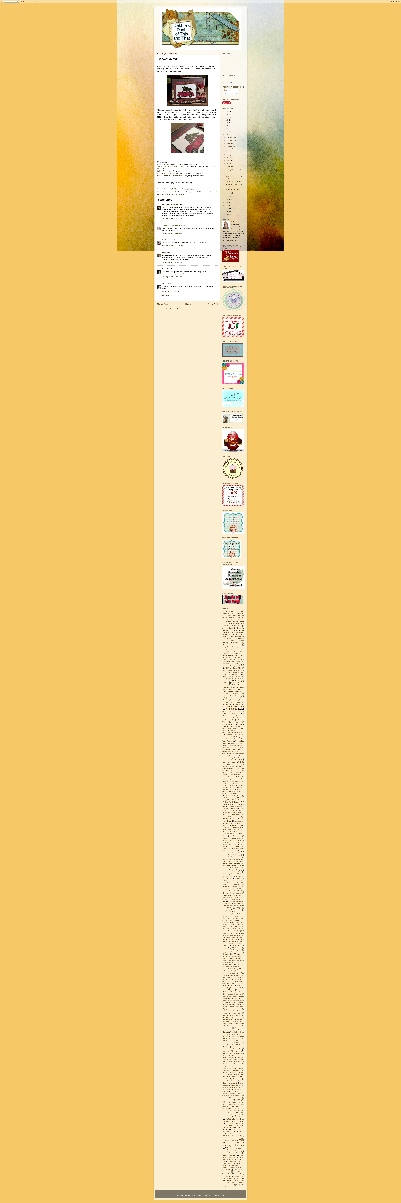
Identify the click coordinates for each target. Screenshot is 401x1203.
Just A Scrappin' (237, 916)
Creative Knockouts (230, 783)
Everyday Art (226, 848)
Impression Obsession (237, 901)
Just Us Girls (228, 920)
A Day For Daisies (227, 628)
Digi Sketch (235, 825)
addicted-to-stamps (237, 636)
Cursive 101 (229, 795)
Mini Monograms (236, 958)
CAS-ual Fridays (234, 696)
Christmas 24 (226, 711)
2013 (226, 208)
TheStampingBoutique (229, 1131)
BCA (227, 668)
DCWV (242, 808)
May (228, 158)
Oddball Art (226, 979)
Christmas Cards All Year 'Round (233, 716)
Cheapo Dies (240, 704)
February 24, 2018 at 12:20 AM (172, 245)
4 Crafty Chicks (229, 619)
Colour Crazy (226, 732)
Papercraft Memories (228, 996)
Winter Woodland (227, 1178)
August (229, 149)
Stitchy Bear (238, 1068)
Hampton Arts (226, 882)
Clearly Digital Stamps (229, 728)
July (228, 152)
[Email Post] (181, 189)
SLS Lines (227, 1049)
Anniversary (236, 653)
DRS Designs (235, 842)
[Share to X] (189, 189)
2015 (226, 202)
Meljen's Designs (237, 948)
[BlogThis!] (187, 189)
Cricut (234, 787)
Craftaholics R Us (236, 743)
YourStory (239, 1184)
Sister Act (240, 1045)
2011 (226, 214)
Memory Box (237, 950)
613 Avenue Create (232, 624)
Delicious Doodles (235, 814)
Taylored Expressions (228, 1093)
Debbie (235, 222)
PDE (225, 1002)
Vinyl (238, 1163)
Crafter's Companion (229, 745)
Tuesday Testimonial (235, 1148)
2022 (226, 123)
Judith (164, 252)
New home (237, 977)
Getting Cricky (237, 872)
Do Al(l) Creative (230, 833)
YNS (233, 1182)
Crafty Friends (235, 760)
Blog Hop (241, 676)
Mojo (238, 962)
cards (241, 687)
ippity (238, 908)
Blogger (222, 1195)
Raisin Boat (230, 1017)
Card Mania (233, 687)
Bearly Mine (237, 668)
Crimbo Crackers (175, 192)
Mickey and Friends (236, 956)
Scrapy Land (239, 1028)
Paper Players (227, 990)
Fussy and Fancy (227, 870)
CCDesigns (237, 702)
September (230, 146)
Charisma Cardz (227, 704)
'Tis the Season (228, 611)
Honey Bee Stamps (230, 895)
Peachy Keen (233, 1002)
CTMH (233, 793)
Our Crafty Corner (228, 983)
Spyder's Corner (230, 1055)
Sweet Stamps (226, 1089)
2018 (226, 134)
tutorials (224, 1153)
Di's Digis (240, 817)
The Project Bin (238, 1121)
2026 (226, 111)
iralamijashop (226, 910)
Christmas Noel (229, 720)
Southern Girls (237, 1049)
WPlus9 (227, 1182)
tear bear (225, 1095)
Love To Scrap (232, 939)
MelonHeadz (226, 950)
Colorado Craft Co (236, 730)
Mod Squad (229, 962)
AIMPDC (229, 638)
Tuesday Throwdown (230, 1151)
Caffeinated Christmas (237, 683)
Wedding (229, 1170)
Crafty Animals (239, 753)
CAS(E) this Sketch (228, 698)
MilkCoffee (225, 958)
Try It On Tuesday (236, 1138)
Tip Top (164, 283)
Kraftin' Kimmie (235, 924)
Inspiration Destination (229, 905)
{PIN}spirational (239, 613)
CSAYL (224, 793)
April (228, 160)
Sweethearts (237, 1089)
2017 (226, 196)
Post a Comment (165, 295)
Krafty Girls (237, 926)
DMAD (242, 831)
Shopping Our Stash (237, 1038)
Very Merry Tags (235, 1161)
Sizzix (228, 1047)
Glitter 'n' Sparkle (230, 876)
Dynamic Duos (226, 844)
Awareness (225, 664)
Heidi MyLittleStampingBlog (172, 225)
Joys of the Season (238, 914)
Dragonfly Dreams (228, 840)
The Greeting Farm (238, 1106)
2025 (226, 114)
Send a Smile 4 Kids (237, 1032)
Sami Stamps (239, 1023)
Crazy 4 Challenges (228, 776)
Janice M (165, 269)
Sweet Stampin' (236, 1085)
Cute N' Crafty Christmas (236, 800)
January (229, 193)
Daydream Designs (228, 808)
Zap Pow (224, 1187)
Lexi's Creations (235, 931)
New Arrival (226, 977)
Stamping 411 (239, 1062)
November (230, 140)
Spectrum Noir (227, 1053)
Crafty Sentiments (236, 766)
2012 (226, 211)
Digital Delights (236, 827)
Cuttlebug (237, 802)
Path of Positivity (227, 1000)
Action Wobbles (239, 632)
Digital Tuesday (227, 829)
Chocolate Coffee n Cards (234, 706)
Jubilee (227, 916)
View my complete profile (230, 240)
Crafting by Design (238, 747)
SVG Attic (232, 1076)
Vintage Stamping (227, 1163)
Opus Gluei (238, 981)
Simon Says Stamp (230, 1043)
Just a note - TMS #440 (234, 181)
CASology (235, 700)
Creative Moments (228, 785)
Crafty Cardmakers (231, 756)
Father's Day (235, 855)
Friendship (225, 865)
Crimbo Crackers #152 (165, 173)
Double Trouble (237, 838)
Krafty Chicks (226, 926)
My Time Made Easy (230, 973)
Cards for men (234, 689)
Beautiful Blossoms (227, 670)
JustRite (237, 920)
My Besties (236, 966)
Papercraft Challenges (234, 994)
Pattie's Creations (239, 1000)
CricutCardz (236, 789)
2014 (226, 205)
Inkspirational (238, 903)
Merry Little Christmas (229, 952)
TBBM (240, 1093)
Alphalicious (237, 643)
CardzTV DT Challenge (231, 693)
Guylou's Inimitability (236, 880)
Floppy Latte (226, 861)
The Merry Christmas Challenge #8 (170, 166)
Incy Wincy (227, 903)
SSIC (239, 1055)
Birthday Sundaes (228, 676)
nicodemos (207, 1195)
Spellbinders (240, 1053)
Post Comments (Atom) (174, 309)
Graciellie (241, 876)
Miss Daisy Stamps (238, 960)
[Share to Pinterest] (193, 189)
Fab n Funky (186, 192)
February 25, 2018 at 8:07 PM (172, 277)
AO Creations (166, 240)
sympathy (225, 1091)
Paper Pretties (238, 992)
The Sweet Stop (234, 1127)
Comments (229, 94)
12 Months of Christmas (233, 615)
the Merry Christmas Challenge (175, 194)
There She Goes (237, 1129)
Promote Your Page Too (228, 82)
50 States (239, 619)
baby (237, 664)
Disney (237, 829)
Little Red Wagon (235, 935)
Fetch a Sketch (237, 857)
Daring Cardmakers (236, 806)
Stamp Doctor (233, 1059)
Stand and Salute (238, 1066)
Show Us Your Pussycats (233, 1040)
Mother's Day (227, 964)
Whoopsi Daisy (239, 1174)
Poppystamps (226, 1015)
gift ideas (233, 874)
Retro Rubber (237, 1021)
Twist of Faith (236, 1153)
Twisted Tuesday (228, 1155)
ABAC (235, 630)
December (230, 137)
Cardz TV (241, 691)
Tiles (228, 1134)
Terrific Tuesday (227, 1100)
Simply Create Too (228, 1045)
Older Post (213, 304)
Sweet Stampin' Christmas (231, 1087)
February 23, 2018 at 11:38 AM (172, 233)
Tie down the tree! (232, 174)
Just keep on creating (238, 918)
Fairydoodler (226, 852)
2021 (226, 126)
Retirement (225, 1021)
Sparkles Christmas (230, 1051)
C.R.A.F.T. (225, 683)
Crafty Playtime (233, 764)
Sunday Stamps (232, 1074)
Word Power (240, 1180)
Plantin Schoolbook (236, 1006)
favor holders (226, 857)
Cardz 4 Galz (227, 691)
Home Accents (236, 893)
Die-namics (238, 821)
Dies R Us (236, 823)
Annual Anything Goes (229, 655)
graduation (228, 878)
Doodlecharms (237, 836)
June (228, 155)
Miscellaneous (226, 960)
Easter (236, 844)
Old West (237, 979)
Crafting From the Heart (232, 749)
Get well (225, 872)
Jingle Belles (234, 912)
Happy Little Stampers (165, 164)
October (229, 143)
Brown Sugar (226, 681)
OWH (231, 985)
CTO (242, 793)
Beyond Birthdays (231, 672)
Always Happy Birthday (229, 647)
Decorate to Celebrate (229, 812)
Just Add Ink (225, 918)
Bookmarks (238, 678)
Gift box (224, 874)
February (230, 166)
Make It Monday (227, 943)
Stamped (230, 1061)
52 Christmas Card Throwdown (233, 621)
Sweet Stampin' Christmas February (170, 176)
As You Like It (236, 657)
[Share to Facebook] (191, 189)
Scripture (229, 1030)
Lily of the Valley (233, 933)
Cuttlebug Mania (227, 804)
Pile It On (232, 1004)
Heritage (224, 889)
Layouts (224, 931)
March (229, 163)
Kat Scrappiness (228, 922)
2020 (226, 129)
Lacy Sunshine (226, 928)
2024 (226, 117)
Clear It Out (235, 726)
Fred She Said (237, 861)
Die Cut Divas (231, 819)
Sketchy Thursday (238, 1047)
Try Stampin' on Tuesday (229, 1140)
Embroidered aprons (233, 189)
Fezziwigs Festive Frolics (229, 859)
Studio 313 (231, 1072)
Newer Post (162, 304)
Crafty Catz (233, 758)
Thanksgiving (232, 1102)
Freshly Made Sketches (231, 863)
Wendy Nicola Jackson (170, 204)
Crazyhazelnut (232, 779)
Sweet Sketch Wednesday (230, 1081)
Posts (227, 90)
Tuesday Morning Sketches (233, 1144)
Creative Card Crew (235, 781)
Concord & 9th (227, 737)
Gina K (241, 874)
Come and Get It (238, 732)
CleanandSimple (227, 724)
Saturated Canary (233, 1025)
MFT (234, 954)
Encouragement (235, 846)
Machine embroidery (235, 941)
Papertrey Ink (235, 998)
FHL (240, 859)
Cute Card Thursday (229, 798)
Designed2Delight (227, 816)
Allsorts (232, 640)
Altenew (225, 645)
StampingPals (226, 1066)
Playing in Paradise (230, 1009)
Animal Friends (230, 651)
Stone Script (225, 1070)
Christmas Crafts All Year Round (234, 718)
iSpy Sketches (237, 910)
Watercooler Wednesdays (229, 1167)
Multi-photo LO (226, 966)
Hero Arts (233, 889)
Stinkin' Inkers (228, 1068)
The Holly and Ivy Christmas (234, 1108)
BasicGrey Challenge (228, 666)
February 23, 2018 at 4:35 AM (172, 218)
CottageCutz (240, 737)
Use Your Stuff (233, 1157)
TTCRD (241, 1140)
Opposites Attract (227, 981)
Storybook (235, 1070)
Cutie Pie (228, 802)
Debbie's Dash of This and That (230, 78)
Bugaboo (238, 681)
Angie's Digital (240, 649)
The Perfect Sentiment (232, 1119)
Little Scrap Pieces (228, 937)
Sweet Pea (237, 1079)
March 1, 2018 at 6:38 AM (170, 291)
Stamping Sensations (233, 1063)
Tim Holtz (235, 1134)
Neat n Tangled (235, 975)
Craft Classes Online (232, 739)
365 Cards (240, 617)
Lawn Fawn (237, 928)
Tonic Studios (232, 1136)
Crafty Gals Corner (228, 762)
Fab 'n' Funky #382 (164, 171)
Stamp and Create (228, 1057)
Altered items (237, 645)
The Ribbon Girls (232, 1123)
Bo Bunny (228, 678)
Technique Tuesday (236, 1098)
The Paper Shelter (237, 1117)
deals (226, 810)
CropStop (239, 791)
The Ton (225, 1129)
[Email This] (185, 189)
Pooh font (236, 1013)
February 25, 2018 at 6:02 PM (172, 262)
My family (235, 969)
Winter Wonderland (232, 1176)
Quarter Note (240, 1015)
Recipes (239, 1019)
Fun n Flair (237, 867)
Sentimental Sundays (232, 1034)
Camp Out (228, 685)
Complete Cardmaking (233, 734)
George (238, 870)
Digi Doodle (225, 825)
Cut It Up (239, 796)
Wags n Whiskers (230, 1165)
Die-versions (226, 823)
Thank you (239, 1100)
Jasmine (224, 912)
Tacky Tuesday (237, 1091)
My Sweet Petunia (238, 971)
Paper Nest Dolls (236, 987)
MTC (238, 964)
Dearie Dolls (237, 810)
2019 (226, 132)
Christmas (165, 192)
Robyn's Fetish (227, 1023)
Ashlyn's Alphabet (228, 659)
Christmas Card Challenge (233, 712)
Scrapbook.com (226, 1028)
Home (188, 304)
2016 (226, 199)
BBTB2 (241, 666)
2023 (226, 120)
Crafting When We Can (229, 751)
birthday (234, 674)
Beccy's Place (240, 670)
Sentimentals (226, 1036)
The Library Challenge (232, 1110)
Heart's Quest (237, 886)
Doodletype (225, 838)
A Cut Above (238, 626)
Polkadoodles (226, 1011)
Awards (238, 661)
